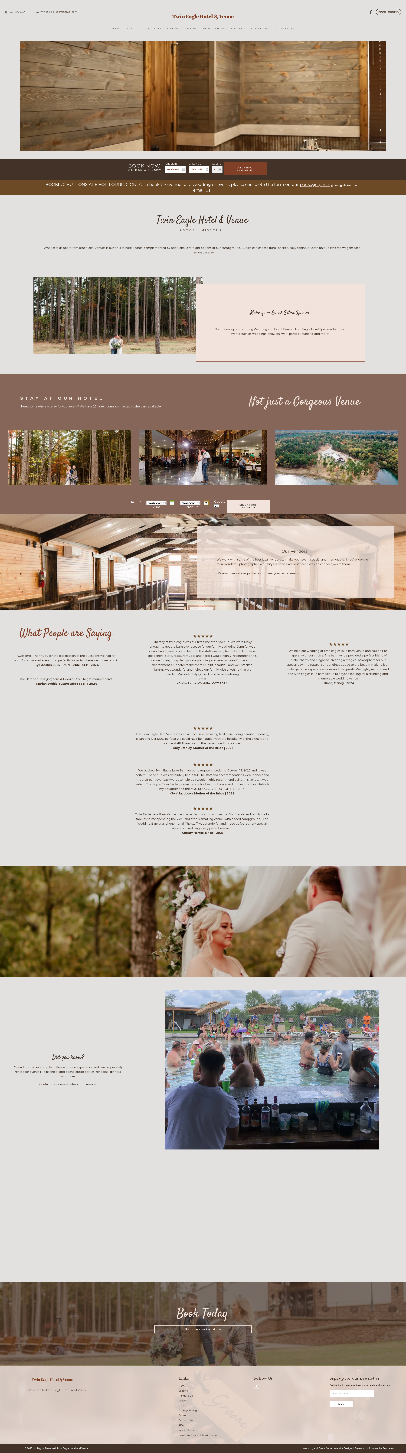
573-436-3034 (17, 11)
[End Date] (206, 502)
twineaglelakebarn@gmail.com (58, 11)
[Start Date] (172, 502)
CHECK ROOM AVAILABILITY (245, 168)
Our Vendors (295, 551)
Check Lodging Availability (202, 1329)
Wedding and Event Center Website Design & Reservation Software (341, 1448)
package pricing (316, 184)
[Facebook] (370, 12)
